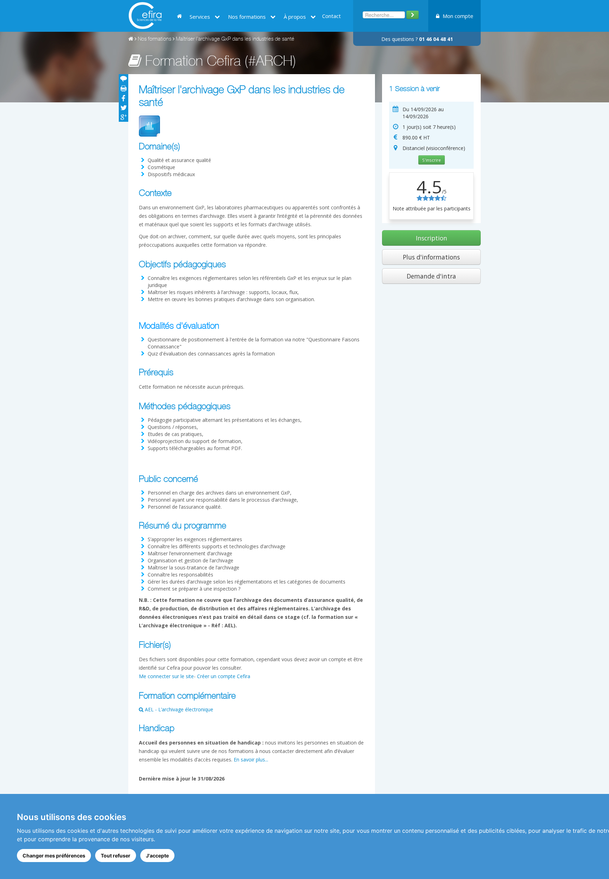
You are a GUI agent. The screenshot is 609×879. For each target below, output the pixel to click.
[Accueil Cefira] (145, 15)
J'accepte (157, 856)
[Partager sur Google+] (123, 117)
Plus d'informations (431, 257)
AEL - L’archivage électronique (178, 709)
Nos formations (154, 39)
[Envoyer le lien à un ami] (123, 79)
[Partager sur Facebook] (123, 98)
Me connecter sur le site (166, 676)
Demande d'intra (431, 276)
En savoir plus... (251, 759)
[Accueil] (130, 39)
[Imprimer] (123, 88)
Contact (331, 15)
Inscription (431, 238)
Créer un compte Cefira (223, 676)
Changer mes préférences (54, 856)
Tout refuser (115, 856)
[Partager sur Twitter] (123, 107)
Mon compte (457, 15)
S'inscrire (431, 160)
